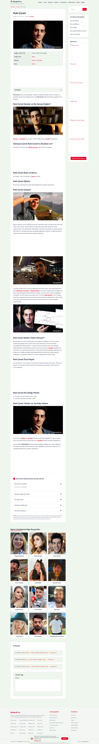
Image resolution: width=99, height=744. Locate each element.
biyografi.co (15, 712)
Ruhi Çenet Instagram (45, 515)
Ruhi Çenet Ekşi (29, 515)
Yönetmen (22, 733)
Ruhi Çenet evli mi (36, 515)
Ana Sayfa (73, 715)
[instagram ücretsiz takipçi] (78, 127)
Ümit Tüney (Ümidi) (75, 34)
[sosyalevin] (78, 71)
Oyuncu (40, 2)
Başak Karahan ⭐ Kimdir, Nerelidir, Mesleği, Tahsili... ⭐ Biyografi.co (39, 652)
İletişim (83, 2)
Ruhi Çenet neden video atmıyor (42, 517)
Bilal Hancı (19, 290)
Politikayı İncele (37, 740)
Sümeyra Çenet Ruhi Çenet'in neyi (43, 518)
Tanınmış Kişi (63, 2)
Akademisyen (71, 2)
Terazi (33, 64)
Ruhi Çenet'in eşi (32, 518)
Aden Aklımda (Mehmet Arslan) (78, 31)
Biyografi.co (17, 1)
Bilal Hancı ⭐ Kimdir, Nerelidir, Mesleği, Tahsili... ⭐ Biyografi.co (38, 659)
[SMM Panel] (78, 109)
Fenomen (40, 726)
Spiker (30, 733)
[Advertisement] (38, 76)
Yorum (17, 678)
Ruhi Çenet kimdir (23, 517)
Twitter (23, 438)
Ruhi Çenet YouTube (23, 518)
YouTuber (18, 6)
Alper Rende (48, 295)
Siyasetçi (50, 2)
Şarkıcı (78, 2)
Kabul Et (65, 738)
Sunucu (39, 723)
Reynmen (26, 290)
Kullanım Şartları (74, 722)
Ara (84, 9)
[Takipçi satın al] (78, 52)
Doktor (39, 729)
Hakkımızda (73, 717)
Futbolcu (13, 729)
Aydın (33, 56)
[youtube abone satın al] (78, 90)
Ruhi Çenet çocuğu (21, 515)
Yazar (45, 2)
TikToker (31, 729)
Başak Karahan (35, 290)
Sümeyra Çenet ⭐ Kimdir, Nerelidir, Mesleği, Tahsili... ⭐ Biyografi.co (39, 666)
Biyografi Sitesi (85, 741)
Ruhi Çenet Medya (31, 517)
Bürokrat (22, 729)
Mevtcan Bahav (53, 730)
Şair (12, 733)
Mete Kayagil (73, 27)
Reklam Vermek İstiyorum (78, 158)
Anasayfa (12, 6)
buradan (50, 348)
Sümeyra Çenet (33, 147)
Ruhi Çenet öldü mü (54, 517)
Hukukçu (31, 726)
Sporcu (39, 733)
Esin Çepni (52, 727)
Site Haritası (73, 730)
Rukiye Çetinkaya (74, 24)
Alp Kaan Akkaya (74, 20)
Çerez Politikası (74, 727)
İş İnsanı (22, 723)
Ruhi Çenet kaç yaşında (55, 515)
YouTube (30, 438)
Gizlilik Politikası (74, 725)
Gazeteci (56, 2)
